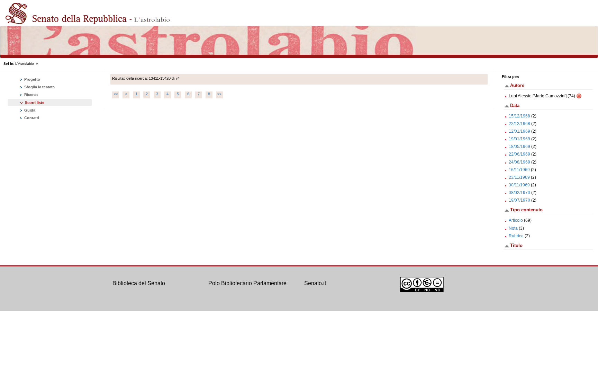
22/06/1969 (519, 154)
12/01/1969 (519, 131)
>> (219, 94)
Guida (29, 110)
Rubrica (516, 236)
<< (116, 94)
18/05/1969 (519, 146)
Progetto (31, 79)
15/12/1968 (519, 116)
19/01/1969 (519, 139)
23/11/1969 (519, 177)
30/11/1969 (519, 185)
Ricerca (30, 95)
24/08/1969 (519, 162)
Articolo (516, 220)
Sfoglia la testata (39, 87)
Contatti (31, 118)
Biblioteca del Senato (138, 283)
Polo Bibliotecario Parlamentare (247, 283)
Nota (513, 228)
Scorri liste (34, 102)
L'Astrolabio (24, 63)
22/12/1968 (519, 123)
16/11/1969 (519, 169)
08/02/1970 (519, 192)
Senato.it (315, 283)
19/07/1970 (519, 200)
